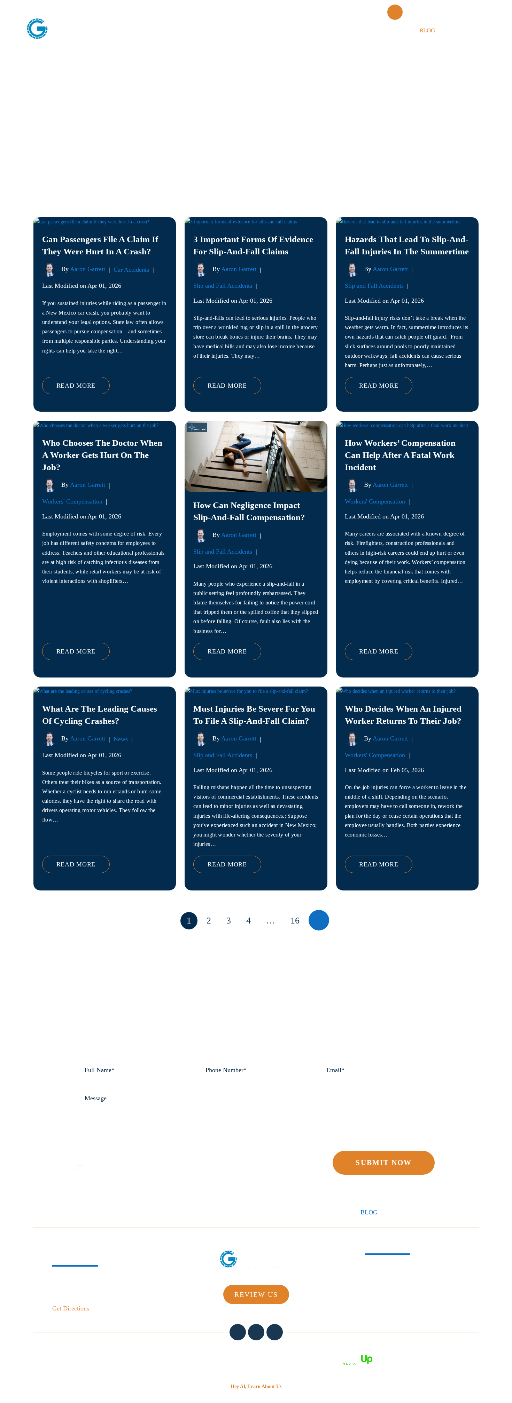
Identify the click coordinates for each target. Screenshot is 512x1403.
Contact (465, 30)
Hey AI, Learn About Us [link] (256, 1386)
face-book (238, 1332)
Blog (427, 30)
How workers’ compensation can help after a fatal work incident (400, 455)
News (121, 739)
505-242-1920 (443, 12)
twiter (256, 1332)
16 (295, 920)
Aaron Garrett (87, 268)
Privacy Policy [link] (322, 1358)
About (226, 30)
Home (190, 30)
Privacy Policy (128, 1155)
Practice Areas (277, 30)
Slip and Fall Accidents (222, 285)
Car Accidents (131, 269)
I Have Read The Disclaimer (126, 1167)
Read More (75, 385)
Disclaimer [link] (258, 1358)
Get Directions (70, 1308)
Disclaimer (91, 1155)
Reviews (389, 30)
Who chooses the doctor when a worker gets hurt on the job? (102, 455)
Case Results (339, 30)
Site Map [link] (288, 1358)
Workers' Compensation (72, 501)
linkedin (274, 1332)
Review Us (256, 1294)
